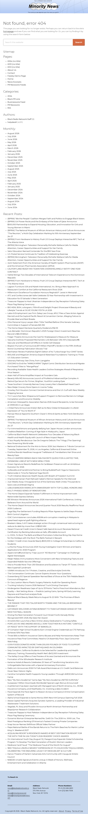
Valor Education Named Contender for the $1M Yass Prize (34, 251)
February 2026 (14, 151)
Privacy (68, 811)
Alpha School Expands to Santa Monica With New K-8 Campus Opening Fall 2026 (45, 698)
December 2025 (15, 157)
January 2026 (14, 154)
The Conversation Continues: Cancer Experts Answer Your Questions (39, 573)
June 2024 (12, 207)
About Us (12, 70)
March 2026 (13, 148)
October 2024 (14, 195)
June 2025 (12, 175)
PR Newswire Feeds (17, 85)
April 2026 (12, 145)
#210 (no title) (14, 64)
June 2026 (12, 139)
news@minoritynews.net (17, 793)
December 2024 (15, 190)
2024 (10, 96)
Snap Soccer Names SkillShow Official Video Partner (31, 724)
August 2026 (13, 133)
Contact (11, 73)
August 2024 (13, 201)
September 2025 (15, 166)
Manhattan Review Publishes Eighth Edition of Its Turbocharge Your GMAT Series (45, 352)
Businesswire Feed (16, 102)
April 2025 (12, 181)
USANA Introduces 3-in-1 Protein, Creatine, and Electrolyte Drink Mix (39, 570)
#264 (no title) (14, 61)
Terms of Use (77, 811)
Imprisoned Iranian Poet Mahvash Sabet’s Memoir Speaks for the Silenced (42, 479)
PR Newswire (14, 105)
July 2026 (12, 136)
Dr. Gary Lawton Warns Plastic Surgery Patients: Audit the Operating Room (42, 582)
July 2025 (12, 172)
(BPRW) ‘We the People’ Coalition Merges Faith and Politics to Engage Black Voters (46, 219)
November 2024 (15, 193)
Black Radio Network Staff (19, 119)
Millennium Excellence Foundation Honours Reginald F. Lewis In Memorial (42, 292)
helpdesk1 (12, 122)
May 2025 (12, 178)
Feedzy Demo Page (17, 76)
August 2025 (13, 169)
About (61, 811)
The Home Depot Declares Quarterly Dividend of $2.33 (33, 328)
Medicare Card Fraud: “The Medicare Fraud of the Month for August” (39, 745)
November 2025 (15, 160)
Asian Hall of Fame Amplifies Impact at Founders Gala (33, 375)
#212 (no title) (14, 67)
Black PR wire (14, 99)
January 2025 (14, 187)
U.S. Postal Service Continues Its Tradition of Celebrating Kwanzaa (38, 254)
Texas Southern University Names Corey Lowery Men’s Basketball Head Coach (44, 384)
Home (10, 79)
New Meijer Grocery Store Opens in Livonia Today (30, 387)
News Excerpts (14, 82)
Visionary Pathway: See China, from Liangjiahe (29, 361)
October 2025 (14, 163)
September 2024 (15, 198)
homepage (8, 31)
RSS (9, 108)
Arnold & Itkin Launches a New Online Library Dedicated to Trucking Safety (42, 621)
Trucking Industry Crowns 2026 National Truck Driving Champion (38, 585)
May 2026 (12, 142)
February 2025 (14, 184)
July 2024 (12, 204)
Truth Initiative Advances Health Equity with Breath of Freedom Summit (41, 476)
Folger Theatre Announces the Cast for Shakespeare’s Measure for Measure (43, 337)
